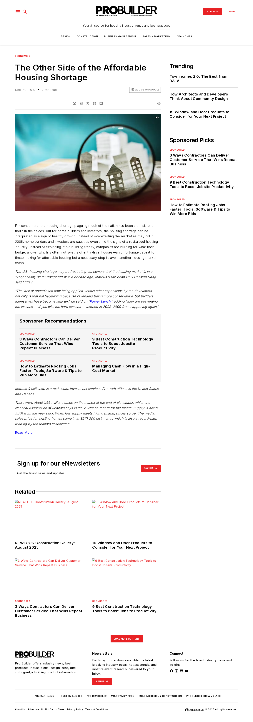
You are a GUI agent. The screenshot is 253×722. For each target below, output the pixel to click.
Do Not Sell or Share (53, 709)
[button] (18, 11)
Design (66, 36)
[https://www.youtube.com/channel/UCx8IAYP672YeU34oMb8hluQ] (186, 671)
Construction (87, 36)
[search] (25, 11)
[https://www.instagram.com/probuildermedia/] (176, 671)
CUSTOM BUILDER (71, 696)
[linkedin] (81, 103)
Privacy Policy (75, 709)
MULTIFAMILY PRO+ (122, 696)
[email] (101, 103)
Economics (22, 56)
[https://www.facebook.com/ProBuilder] (171, 671)
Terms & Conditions (96, 709)
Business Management (120, 36)
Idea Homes (184, 36)
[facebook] (74, 103)
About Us (20, 709)
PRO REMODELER (96, 696)
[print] (159, 103)
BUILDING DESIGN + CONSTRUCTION (160, 696)
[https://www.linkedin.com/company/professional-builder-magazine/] (181, 671)
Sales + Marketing (156, 36)
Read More (24, 432)
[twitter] (88, 103)
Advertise (33, 709)
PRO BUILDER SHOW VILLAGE (203, 696)
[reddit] (94, 103)
